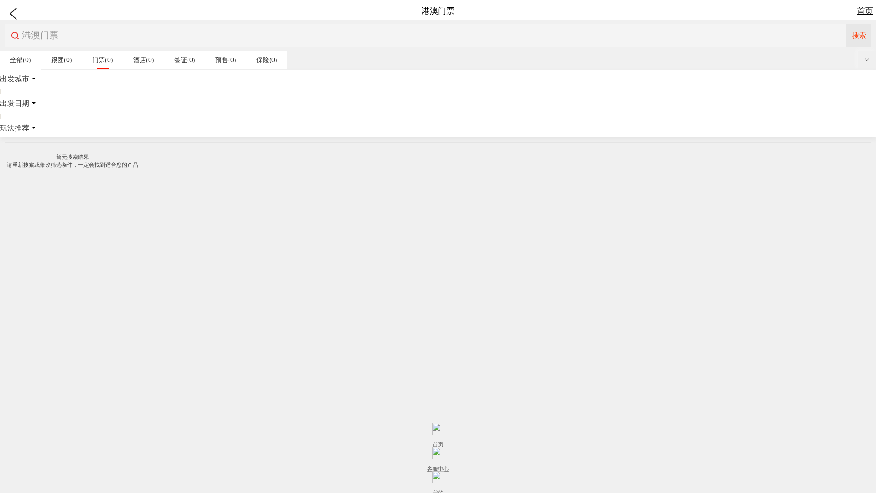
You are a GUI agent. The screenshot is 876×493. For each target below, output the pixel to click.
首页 (865, 11)
